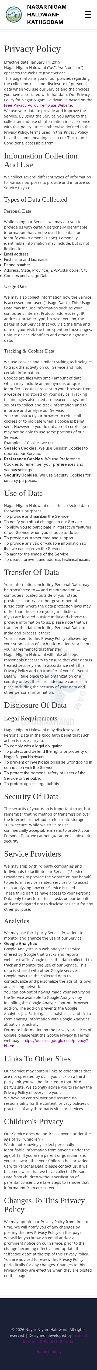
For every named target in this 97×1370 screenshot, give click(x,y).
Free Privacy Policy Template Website (38, 105)
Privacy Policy (49, 1351)
